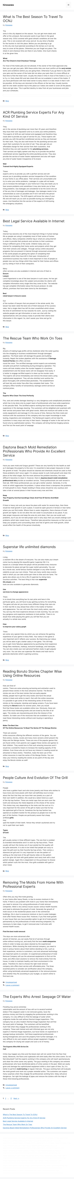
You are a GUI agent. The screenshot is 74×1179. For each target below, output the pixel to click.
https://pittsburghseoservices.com (16, 1158)
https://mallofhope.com (12, 1145)
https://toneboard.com (28, 1170)
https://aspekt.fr (24, 1150)
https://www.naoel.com (59, 1138)
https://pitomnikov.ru (11, 1170)
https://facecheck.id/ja (48, 1155)
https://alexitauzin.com (12, 1155)
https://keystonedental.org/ (57, 1165)
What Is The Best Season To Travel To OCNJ (20, 1115)
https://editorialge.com (57, 1158)
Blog (7, 101)
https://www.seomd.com (27, 1163)
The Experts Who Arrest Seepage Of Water (37, 997)
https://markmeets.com (12, 1138)
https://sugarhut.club (56, 1148)
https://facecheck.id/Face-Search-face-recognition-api (39, 1153)
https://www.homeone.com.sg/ (15, 1168)
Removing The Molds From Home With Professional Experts (33, 884)
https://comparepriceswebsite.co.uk (35, 1138)
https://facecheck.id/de (39, 1158)
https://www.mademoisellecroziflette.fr (46, 1150)
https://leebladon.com (52, 1160)
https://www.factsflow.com (52, 1173)
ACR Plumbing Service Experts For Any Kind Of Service (24, 1118)
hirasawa (8, 4)
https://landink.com (10, 1163)
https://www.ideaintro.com (13, 1173)
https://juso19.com (10, 1153)
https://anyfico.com (54, 1168)
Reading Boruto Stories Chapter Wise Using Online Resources (32, 673)
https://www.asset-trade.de (14, 1165)
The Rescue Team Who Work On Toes (32, 338)
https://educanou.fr (39, 1148)
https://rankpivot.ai (10, 1150)
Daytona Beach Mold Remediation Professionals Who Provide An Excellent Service (34, 451)
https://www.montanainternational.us (17, 1148)
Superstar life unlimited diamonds (29, 547)
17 (11, 1098)
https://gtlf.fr (62, 1155)
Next (16, 1098)
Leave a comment (12, 985)
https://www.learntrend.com (48, 1170)
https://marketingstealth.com (49, 1163)
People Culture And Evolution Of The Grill (35, 778)
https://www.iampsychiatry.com (15, 1141)
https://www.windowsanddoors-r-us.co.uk (44, 1141)
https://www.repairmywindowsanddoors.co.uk (39, 1145)
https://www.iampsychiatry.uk (14, 1143)
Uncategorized (11, 982)
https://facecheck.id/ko (30, 1155)
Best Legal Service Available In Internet (33, 221)
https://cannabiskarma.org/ (35, 1165)
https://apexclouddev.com (60, 1143)
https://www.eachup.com (37, 1168)
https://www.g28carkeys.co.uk (38, 1143)
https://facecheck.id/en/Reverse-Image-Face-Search (23, 1160)
